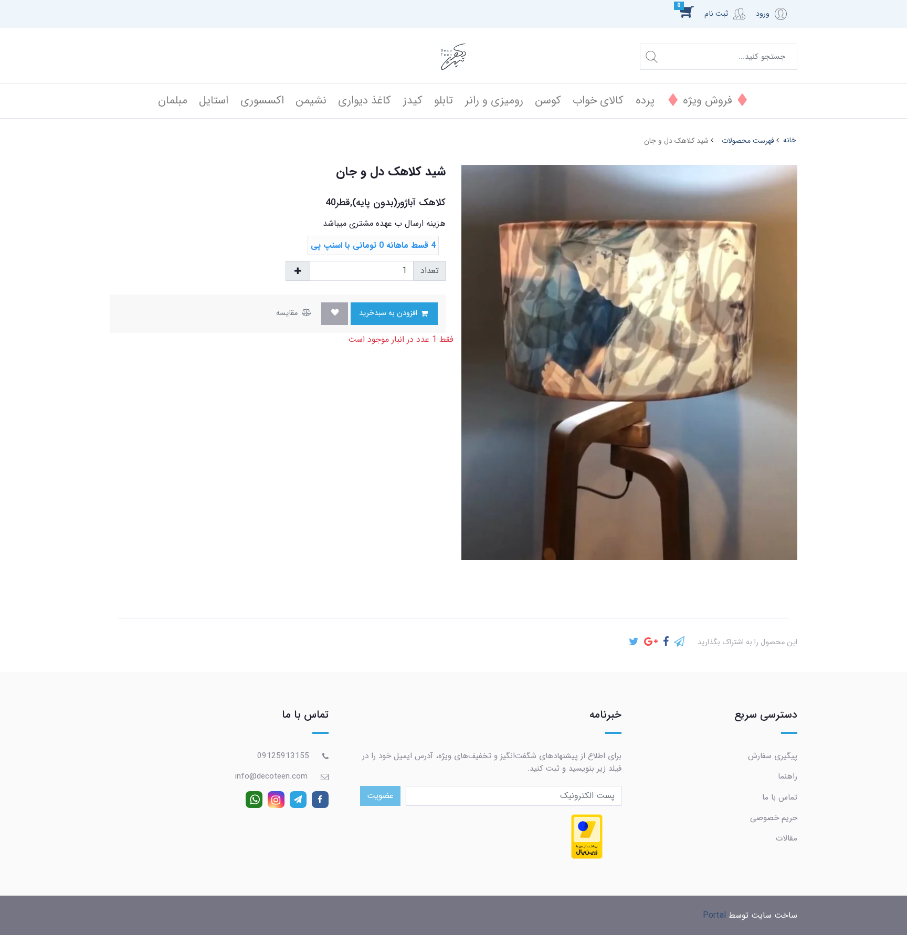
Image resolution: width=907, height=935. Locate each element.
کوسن (548, 100)
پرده (645, 100)
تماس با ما (779, 797)
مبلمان (172, 100)
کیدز (413, 100)
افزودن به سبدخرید (389, 313)
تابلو (443, 100)
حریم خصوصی (773, 818)
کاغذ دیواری (364, 100)
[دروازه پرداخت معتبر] (587, 836)
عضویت (380, 795)
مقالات (786, 838)
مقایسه (288, 313)
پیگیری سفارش (772, 756)
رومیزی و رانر (494, 100)
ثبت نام (716, 14)
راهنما (787, 776)
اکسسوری (262, 100)
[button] (692, 11)
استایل (213, 100)
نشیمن (311, 100)
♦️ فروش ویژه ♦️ (707, 100)
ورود (762, 14)
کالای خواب (598, 100)
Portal (714, 915)
